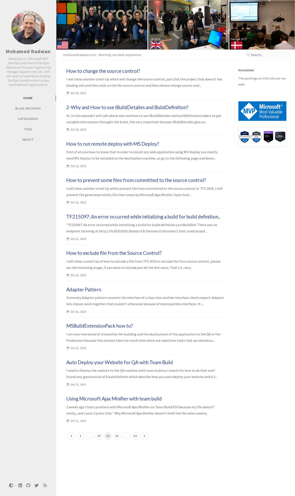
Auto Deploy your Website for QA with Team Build (119, 362)
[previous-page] (71, 435)
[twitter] (37, 485)
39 (99, 436)
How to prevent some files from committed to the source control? (136, 180)
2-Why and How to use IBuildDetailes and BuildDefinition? (127, 107)
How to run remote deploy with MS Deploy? (112, 144)
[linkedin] (20, 485)
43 (135, 436)
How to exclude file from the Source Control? (114, 253)
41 (117, 436)
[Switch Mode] (11, 485)
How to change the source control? (103, 71)
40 (108, 436)
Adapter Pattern (83, 289)
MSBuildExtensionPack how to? (99, 326)
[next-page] (144, 435)
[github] (28, 485)
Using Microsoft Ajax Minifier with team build (114, 399)
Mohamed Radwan (28, 51)
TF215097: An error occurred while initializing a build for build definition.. (143, 217)
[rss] (45, 485)
